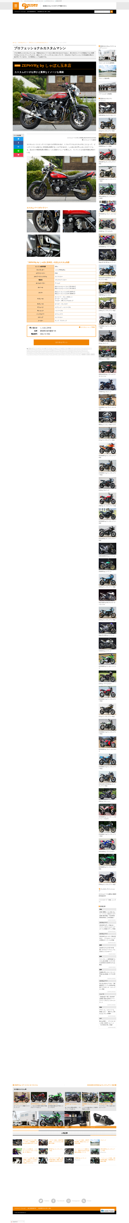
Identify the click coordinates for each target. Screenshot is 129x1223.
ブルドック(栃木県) (104, 78)
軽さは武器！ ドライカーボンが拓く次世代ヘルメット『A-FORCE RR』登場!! (107, 1023)
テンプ (79, 352)
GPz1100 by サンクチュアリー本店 (107, 539)
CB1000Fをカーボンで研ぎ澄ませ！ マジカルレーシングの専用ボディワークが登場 (107, 938)
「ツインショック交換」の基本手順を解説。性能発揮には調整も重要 (107, 1159)
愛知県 (83, 354)
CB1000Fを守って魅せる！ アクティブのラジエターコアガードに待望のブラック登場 (107, 927)
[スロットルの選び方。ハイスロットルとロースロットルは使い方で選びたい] (17, 1151)
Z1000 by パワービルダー (106, 231)
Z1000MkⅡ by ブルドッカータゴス (107, 408)
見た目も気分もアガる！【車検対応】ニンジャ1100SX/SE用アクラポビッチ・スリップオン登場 (107, 986)
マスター (63, 354)
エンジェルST (50, 350)
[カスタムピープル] (30, 6)
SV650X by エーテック (105, 651)
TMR (69, 348)
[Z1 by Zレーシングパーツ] (22, 1097)
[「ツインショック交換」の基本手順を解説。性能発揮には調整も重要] (95, 1160)
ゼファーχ (64, 352)
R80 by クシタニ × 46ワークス (107, 424)
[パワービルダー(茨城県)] (107, 86)
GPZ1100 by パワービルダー (107, 851)
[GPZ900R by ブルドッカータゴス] (107, 206)
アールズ (74, 348)
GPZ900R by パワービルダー (107, 246)
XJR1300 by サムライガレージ (107, 115)
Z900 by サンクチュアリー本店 (107, 505)
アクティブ (79, 348)
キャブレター (77, 350)
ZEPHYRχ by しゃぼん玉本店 (46, 65)
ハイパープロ (85, 352)
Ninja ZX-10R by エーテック (106, 635)
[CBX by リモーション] (107, 794)
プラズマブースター (44, 354)
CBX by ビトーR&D (104, 359)
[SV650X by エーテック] (107, 643)
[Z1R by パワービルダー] (107, 676)
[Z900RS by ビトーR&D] (107, 139)
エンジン (57, 350)
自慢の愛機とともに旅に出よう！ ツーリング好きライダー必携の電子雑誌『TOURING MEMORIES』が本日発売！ (107, 914)
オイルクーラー (63, 350)
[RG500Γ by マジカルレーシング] (73, 1097)
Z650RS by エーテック (105, 571)
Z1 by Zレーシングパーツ (20, 1104)
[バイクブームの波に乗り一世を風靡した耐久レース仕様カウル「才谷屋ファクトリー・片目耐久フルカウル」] (17, 1160)
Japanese (15, 1221)
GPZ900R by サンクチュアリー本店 (107, 456)
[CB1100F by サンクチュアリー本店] (107, 154)
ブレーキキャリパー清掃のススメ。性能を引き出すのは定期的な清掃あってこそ (82, 1150)
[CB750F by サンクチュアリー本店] (43, 1151)
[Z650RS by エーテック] (107, 564)
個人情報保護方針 (31, 11)
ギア (101, 1018)
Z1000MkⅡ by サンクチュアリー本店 (107, 180)
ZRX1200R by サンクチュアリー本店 (107, 197)
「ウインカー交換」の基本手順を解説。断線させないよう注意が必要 (82, 1141)
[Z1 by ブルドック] (107, 336)
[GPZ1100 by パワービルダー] (107, 844)
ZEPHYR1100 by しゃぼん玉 (38, 1104)
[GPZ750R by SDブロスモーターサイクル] (107, 595)
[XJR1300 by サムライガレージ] (107, 108)
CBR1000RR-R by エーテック (107, 556)
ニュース (102, 994)
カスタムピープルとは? (20, 11)
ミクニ (68, 354)
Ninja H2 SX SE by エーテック (107, 262)
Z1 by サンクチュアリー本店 (107, 131)
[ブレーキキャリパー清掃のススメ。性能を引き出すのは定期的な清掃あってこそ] (69, 1151)
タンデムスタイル (29, 1)
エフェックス (42, 350)
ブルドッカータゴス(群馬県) (106, 63)
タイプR (70, 352)
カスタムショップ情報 (88, 327)
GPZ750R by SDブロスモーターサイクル (107, 603)
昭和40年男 (59, 1)
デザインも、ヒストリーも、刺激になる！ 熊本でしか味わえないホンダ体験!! (107, 1011)
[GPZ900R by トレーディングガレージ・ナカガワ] (107, 809)
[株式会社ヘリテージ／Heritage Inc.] (107, 1211)
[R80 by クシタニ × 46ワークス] (107, 417)
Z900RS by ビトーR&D (105, 146)
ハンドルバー (30, 354)
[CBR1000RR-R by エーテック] (107, 548)
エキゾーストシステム (32, 350)
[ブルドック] (95, 1142)
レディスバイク (39, 1)
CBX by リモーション (105, 801)
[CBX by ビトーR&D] (107, 351)
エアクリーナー (87, 348)
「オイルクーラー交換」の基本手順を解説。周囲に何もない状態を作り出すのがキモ (56, 1159)
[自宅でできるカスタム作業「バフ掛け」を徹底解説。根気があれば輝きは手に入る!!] (17, 1142)
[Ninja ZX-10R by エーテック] (107, 628)
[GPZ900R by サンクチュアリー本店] (107, 448)
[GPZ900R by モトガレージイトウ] (107, 659)
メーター (73, 354)
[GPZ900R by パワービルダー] (107, 239)
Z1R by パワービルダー (105, 683)
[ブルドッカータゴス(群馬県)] (107, 55)
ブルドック (103, 1140)
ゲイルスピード (31, 352)
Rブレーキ (64, 348)
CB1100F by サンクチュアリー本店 (107, 162)
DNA (30, 348)
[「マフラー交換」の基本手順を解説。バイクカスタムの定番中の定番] (43, 1142)
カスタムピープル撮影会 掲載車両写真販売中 (107, 895)
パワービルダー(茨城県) (105, 94)
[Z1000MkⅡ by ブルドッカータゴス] (107, 400)
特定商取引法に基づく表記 (44, 11)
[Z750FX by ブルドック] (107, 384)
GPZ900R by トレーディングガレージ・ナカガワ (107, 817)
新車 (101, 945)
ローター (79, 354)
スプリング (58, 352)
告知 (101, 909)
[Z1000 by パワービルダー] (107, 224)
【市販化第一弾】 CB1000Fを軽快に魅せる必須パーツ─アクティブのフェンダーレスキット (107, 999)
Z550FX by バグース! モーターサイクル (26, 1085)
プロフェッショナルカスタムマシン (38, 42)
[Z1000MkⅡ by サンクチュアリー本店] (107, 172)
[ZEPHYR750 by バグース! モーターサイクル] (107, 367)
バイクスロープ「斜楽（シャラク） (107, 900)
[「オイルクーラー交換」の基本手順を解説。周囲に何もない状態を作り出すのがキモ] (43, 1160)
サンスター (38, 352)
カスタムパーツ (104, 922)
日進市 (88, 354)
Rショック (57, 348)
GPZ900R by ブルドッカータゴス (107, 214)
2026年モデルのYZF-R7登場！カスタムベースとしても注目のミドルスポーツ (107, 949)
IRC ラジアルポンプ (49, 348)
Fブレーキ (41, 348)
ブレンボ (52, 354)
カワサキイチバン (49, 1)
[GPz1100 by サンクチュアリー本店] (107, 531)
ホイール (58, 354)
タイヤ (75, 352)
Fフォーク (34, 348)
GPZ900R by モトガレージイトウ (107, 667)
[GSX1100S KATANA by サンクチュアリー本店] (107, 270)
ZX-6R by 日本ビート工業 (105, 1104)
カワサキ (71, 350)
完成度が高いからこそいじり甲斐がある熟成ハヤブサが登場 (107, 974)
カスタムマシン (22, 42)
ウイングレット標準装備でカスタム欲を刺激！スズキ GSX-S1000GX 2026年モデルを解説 (107, 961)
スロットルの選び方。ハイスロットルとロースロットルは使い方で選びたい (30, 1150)
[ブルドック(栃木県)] (107, 71)
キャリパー (84, 350)
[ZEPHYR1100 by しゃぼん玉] (39, 1097)
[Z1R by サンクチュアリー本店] (107, 303)
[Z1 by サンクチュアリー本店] (107, 123)
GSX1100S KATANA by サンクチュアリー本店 (107, 278)
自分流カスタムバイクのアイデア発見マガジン (55, 6)
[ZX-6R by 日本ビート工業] (107, 1097)
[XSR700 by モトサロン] (107, 288)
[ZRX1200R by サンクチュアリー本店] (107, 189)
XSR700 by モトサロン (105, 295)
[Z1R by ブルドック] (107, 483)
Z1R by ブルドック (104, 490)
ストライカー (51, 352)
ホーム (14, 42)
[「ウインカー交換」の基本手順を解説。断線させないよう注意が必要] (69, 1142)
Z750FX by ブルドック (105, 391)
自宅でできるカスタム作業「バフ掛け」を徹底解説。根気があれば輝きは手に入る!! (30, 1141)
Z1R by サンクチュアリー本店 (107, 310)
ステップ (44, 352)
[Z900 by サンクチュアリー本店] (107, 498)
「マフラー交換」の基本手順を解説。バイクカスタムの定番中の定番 (56, 1141)
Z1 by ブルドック (103, 343)
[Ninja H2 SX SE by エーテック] (107, 255)
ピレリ (36, 354)
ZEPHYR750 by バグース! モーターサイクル (107, 375)
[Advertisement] (64, 28)
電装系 (92, 354)
